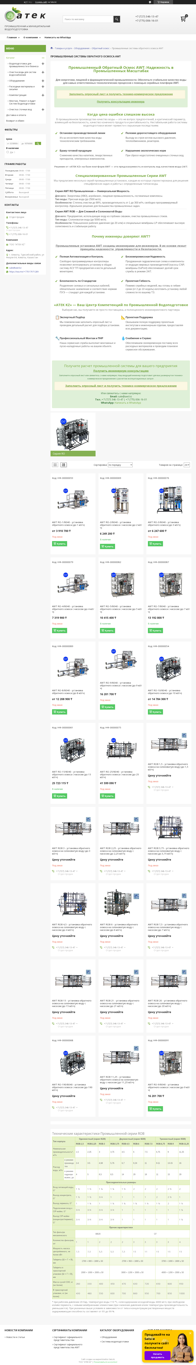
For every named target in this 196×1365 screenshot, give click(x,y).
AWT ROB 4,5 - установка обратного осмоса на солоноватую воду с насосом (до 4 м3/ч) (72, 927)
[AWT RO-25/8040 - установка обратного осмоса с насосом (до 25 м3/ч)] (121, 750)
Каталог (10, 57)
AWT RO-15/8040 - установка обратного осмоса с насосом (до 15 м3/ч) (71, 774)
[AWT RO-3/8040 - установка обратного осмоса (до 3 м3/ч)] (169, 501)
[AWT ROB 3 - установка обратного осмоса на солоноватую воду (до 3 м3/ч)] (73, 827)
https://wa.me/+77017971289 (24, 271)
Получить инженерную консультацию (121, 371)
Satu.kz (112, 1359)
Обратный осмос (100, 48)
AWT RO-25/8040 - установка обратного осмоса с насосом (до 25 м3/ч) (119, 774)
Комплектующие (17, 95)
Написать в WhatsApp (128, 402)
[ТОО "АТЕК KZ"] (25, 14)
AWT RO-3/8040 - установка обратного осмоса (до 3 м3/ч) (164, 523)
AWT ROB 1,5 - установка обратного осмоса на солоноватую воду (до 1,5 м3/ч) (168, 767)
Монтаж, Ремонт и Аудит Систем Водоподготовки (22, 102)
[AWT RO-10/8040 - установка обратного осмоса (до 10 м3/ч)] (169, 669)
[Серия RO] (73, 434)
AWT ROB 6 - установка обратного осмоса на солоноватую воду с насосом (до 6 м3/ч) (119, 927)
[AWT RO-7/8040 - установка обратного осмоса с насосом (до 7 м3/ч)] (169, 585)
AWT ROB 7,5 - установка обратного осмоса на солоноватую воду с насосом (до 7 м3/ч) (168, 927)
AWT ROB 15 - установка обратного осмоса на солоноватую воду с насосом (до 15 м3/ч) (71, 1003)
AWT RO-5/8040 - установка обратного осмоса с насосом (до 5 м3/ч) (121, 609)
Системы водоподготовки (115, 1341)
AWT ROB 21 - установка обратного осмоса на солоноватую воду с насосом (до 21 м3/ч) (119, 1003)
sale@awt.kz (15, 267)
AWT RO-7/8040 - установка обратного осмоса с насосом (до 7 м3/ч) (169, 609)
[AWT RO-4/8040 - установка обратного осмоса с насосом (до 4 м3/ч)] (73, 585)
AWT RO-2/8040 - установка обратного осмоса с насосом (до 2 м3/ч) (121, 525)
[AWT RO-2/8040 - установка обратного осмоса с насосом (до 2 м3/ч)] (121, 501)
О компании (30, 37)
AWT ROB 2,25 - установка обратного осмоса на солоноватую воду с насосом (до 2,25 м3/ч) (120, 851)
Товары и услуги (63, 48)
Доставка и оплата (16, 115)
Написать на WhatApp (58, 37)
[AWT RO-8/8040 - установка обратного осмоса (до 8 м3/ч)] (73, 669)
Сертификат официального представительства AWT (68, 1346)
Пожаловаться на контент (105, 1362)
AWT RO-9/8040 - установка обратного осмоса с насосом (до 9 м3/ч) (121, 685)
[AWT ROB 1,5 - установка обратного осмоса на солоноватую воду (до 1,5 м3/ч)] (169, 743)
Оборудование (82, 48)
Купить (61, 543)
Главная (12, 37)
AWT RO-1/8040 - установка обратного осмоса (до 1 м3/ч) (68, 523)
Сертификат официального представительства (68, 1338)
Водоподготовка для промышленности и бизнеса (23, 65)
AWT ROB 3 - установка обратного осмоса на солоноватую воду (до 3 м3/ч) (71, 851)
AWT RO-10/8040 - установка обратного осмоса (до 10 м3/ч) (165, 691)
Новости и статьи (15, 1337)
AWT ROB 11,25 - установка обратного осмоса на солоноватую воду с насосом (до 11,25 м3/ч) (119, 1079)
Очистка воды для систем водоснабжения (22, 73)
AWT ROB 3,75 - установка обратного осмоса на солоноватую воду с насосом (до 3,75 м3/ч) (168, 851)
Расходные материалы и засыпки (22, 88)
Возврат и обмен (15, 120)
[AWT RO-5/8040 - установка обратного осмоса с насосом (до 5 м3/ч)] (121, 585)
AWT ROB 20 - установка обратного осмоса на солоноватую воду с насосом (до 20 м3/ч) (167, 1003)
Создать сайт (41, 2)
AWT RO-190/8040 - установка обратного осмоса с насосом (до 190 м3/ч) (72, 1087)
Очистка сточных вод (20, 109)
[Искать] (116, 19)
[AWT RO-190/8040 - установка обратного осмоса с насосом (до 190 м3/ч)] (73, 1063)
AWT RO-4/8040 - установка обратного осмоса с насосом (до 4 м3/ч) (73, 609)
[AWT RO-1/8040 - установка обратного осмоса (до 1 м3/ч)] (73, 501)
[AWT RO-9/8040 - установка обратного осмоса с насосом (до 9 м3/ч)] (121, 661)
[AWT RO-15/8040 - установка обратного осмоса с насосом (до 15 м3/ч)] (73, 750)
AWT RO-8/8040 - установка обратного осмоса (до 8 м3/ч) (68, 691)
